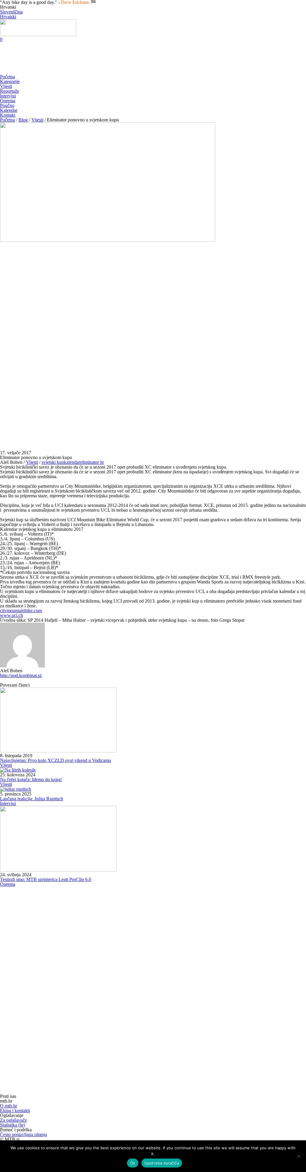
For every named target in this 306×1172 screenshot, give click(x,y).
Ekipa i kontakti (15, 1110)
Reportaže (9, 91)
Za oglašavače (13, 1120)
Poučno (7, 105)
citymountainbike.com (21, 610)
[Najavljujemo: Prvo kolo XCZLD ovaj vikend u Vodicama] (58, 750)
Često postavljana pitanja (23, 1134)
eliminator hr (92, 462)
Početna (7, 76)
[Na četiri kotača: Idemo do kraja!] (18, 769)
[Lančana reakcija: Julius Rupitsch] (15, 789)
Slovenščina (11, 11)
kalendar (72, 462)
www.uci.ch (11, 615)
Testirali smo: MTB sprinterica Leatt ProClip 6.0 (45, 879)
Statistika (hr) (12, 1124)
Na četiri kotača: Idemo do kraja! (31, 779)
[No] (299, 1156)
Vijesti (6, 86)
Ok (132, 1163)
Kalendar (8, 110)
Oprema (7, 100)
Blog (23, 119)
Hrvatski (8, 16)
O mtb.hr (8, 1105)
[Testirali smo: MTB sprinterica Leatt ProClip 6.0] (58, 869)
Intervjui (8, 95)
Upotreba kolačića (161, 1163)
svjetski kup (53, 462)
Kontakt (7, 115)
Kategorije (10, 81)
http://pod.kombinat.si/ (21, 675)
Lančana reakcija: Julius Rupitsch (31, 798)
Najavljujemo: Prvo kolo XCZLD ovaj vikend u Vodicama (55, 760)
